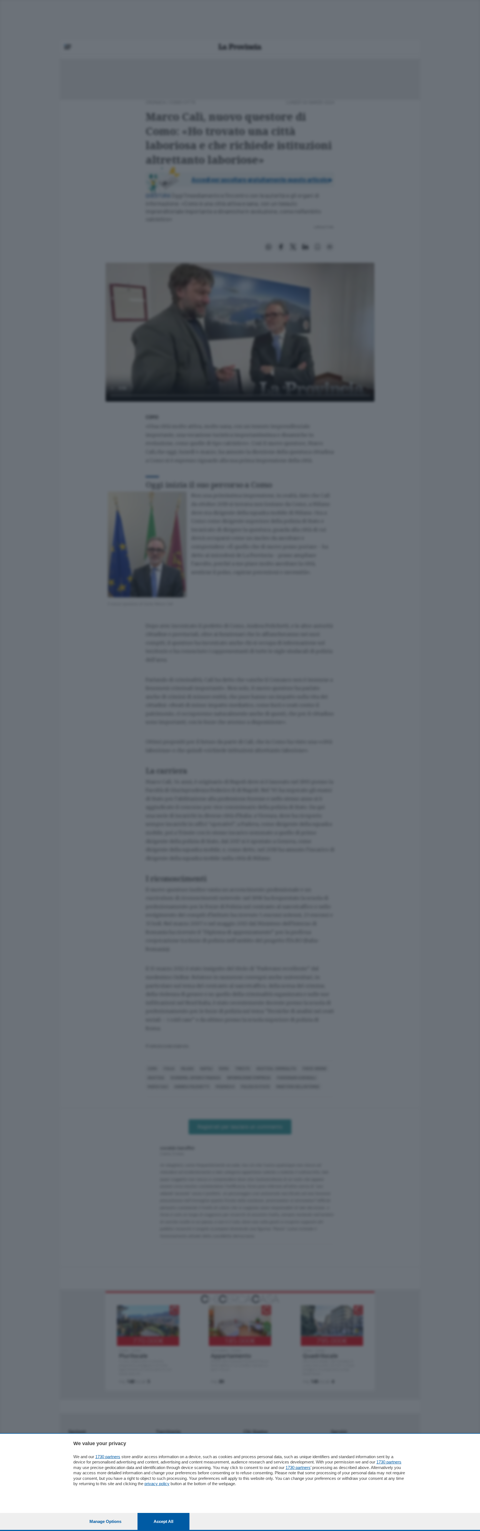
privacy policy (156, 1483)
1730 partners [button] (107, 1456)
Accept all (163, 1521)
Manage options (105, 1521)
